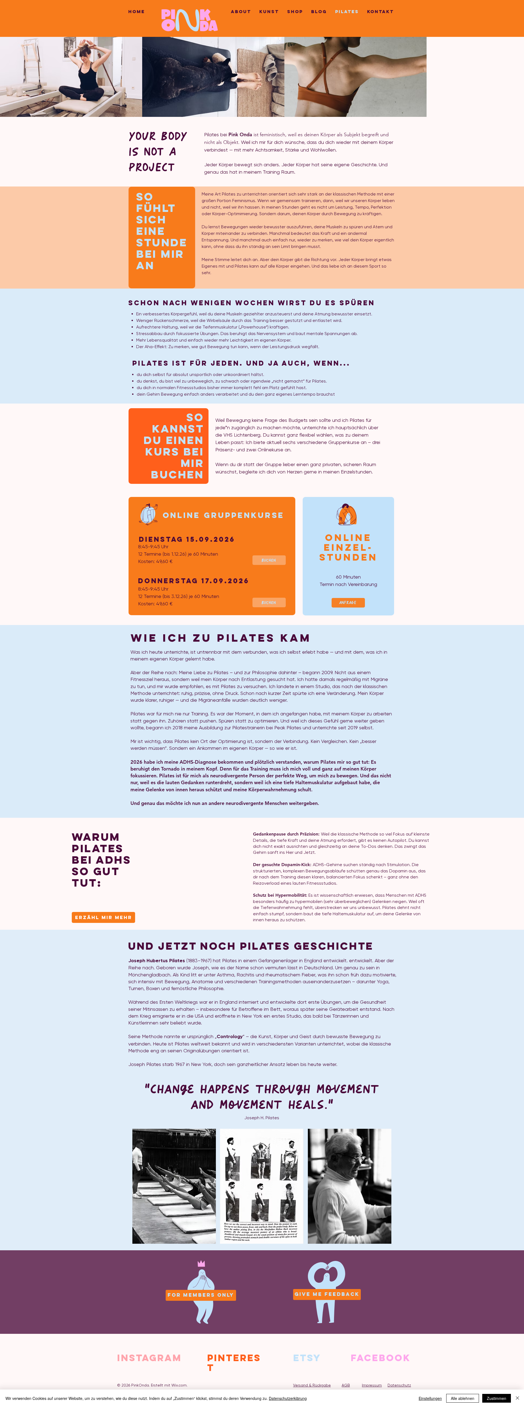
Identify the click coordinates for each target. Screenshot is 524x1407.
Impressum (372, 1385)
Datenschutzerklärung (288, 1398)
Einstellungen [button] (430, 1398)
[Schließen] (517, 1398)
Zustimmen (496, 1398)
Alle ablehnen (462, 1398)
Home (136, 11)
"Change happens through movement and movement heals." (261, 1097)
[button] (103, 917)
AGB (346, 1385)
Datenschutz (399, 1385)
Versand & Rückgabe (312, 1385)
